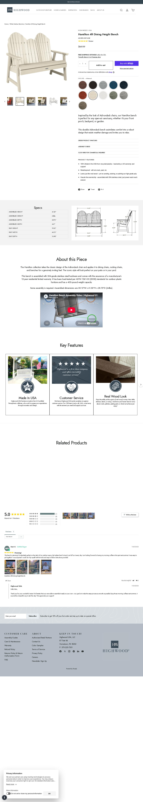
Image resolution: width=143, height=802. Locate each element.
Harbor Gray (123, 95)
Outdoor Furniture (44, 10)
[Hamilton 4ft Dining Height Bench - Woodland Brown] (34, 480)
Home (6, 24)
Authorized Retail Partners (42, 637)
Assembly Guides (11, 637)
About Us (100, 10)
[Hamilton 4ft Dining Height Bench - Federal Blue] (17, 480)
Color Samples (37, 645)
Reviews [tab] (8, 532)
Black (92, 85)
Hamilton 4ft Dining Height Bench (14, 576)
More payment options (126, 68)
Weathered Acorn (82, 85)
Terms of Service (38, 649)
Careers (35, 657)
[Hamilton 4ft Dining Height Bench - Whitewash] (23, 480)
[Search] (121, 10)
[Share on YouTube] (83, 651)
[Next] (141, 384)
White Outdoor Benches (17, 24)
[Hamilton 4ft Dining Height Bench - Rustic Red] (20, 480)
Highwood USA (85, 30)
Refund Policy (9, 649)
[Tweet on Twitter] (65, 651)
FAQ (6, 659)
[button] (134, 581)
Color (85, 78)
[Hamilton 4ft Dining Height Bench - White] (25, 480)
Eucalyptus (113, 95)
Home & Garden (60, 10)
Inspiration (72, 10)
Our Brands (83, 10)
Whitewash (92, 95)
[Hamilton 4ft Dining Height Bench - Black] (9, 480)
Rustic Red (82, 95)
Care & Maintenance (12, 641)
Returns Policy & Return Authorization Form (13, 654)
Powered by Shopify (71, 669)
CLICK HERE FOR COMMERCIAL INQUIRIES (91, 153)
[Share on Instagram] (69, 651)
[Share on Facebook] (60, 651)
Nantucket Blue (113, 85)
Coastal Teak (103, 85)
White (103, 95)
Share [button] (9, 581)
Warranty (7, 645)
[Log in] (127, 10)
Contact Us (36, 641)
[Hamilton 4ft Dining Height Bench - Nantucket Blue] (14, 480)
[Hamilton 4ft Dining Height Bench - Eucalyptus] (28, 480)
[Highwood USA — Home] (18, 10)
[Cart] (133, 10)
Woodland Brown (82, 105)
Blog (93, 10)
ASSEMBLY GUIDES (84, 147)
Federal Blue (123, 85)
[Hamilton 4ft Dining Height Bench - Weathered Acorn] (6, 480)
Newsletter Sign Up (39, 661)
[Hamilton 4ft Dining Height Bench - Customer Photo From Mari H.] (66, 516)
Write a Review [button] (131, 515)
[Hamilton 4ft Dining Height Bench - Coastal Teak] (11, 480)
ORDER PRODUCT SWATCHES (87, 141)
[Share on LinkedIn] (78, 651)
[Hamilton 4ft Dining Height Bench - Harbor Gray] (31, 480)
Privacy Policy (37, 653)
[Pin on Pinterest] (74, 651)
